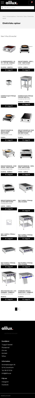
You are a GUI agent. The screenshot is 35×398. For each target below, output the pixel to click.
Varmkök (20, 16)
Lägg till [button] (10, 70)
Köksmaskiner (11, 16)
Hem (4, 16)
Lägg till (10, 106)
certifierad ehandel (10, 333)
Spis (25, 16)
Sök (2, 7)
